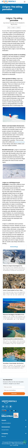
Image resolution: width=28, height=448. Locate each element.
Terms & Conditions (6, 423)
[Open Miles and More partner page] (7, 415)
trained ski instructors (20, 142)
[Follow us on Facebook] (3, 406)
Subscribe (14, 393)
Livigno (13, 27)
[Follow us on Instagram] (6, 406)
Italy (9, 27)
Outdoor (18, 27)
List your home (5, 429)
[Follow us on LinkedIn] (10, 406)
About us (4, 436)
